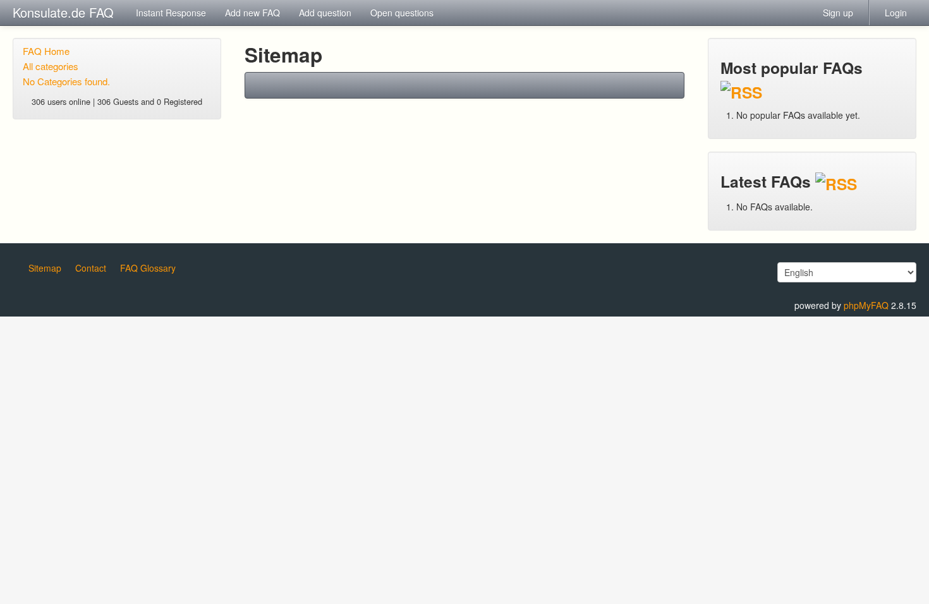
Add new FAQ (252, 12)
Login (896, 12)
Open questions (402, 12)
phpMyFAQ (866, 305)
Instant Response (171, 12)
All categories (50, 66)
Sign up (838, 12)
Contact (90, 268)
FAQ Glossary (148, 268)
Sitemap (44, 268)
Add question (325, 12)
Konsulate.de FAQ (63, 12)
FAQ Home (46, 50)
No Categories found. (66, 81)
